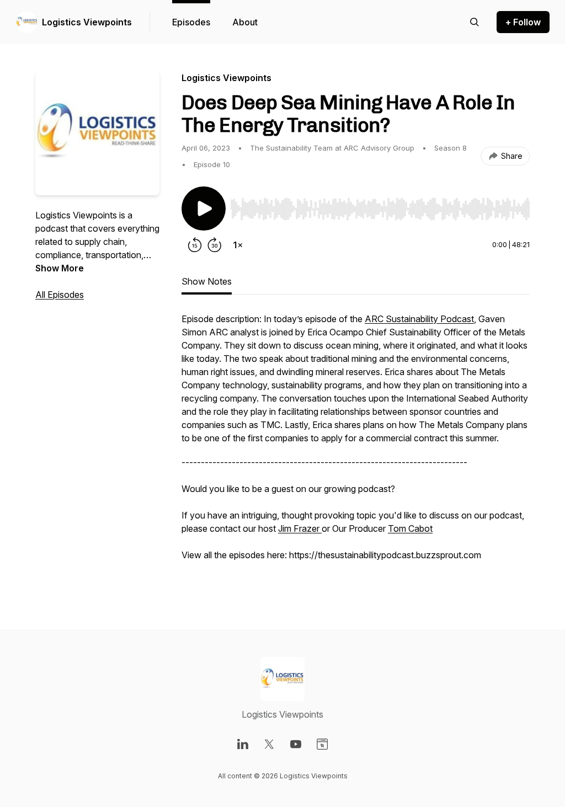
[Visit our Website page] (322, 744)
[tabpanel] (356, 449)
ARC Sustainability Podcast (419, 318)
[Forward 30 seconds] (214, 245)
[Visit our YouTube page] (295, 744)
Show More (59, 268)
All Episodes (59, 294)
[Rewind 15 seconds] (194, 245)
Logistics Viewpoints (87, 22)
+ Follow (523, 22)
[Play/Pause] (204, 208)
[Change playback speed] (238, 245)
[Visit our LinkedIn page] (242, 744)
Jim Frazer (300, 528)
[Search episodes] (474, 22)
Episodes (191, 22)
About (245, 22)
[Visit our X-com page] (269, 744)
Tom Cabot (410, 528)
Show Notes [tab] (207, 281)
